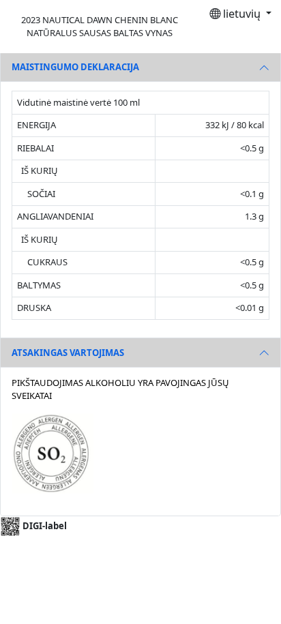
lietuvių (241, 13)
